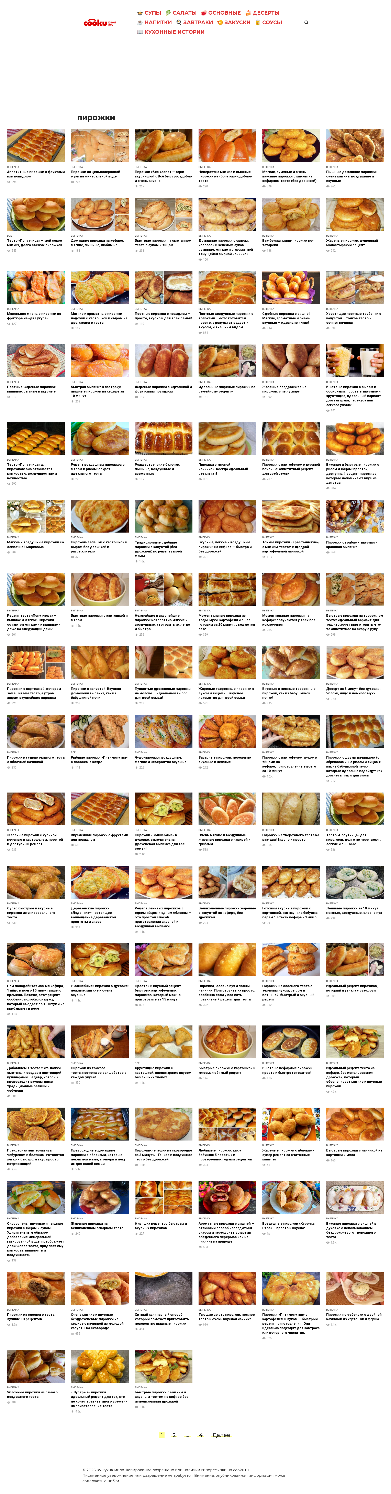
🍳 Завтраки (194, 22)
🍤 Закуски (233, 22)
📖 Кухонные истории (171, 32)
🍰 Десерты (262, 13)
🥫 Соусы (268, 22)
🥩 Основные (221, 13)
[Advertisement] (195, 75)
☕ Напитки (154, 22)
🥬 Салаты (181, 13)
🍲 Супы (149, 13)
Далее (221, 1435)
